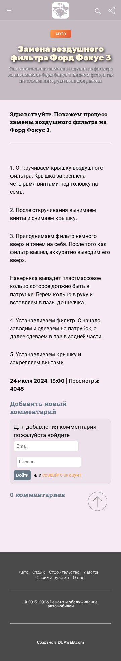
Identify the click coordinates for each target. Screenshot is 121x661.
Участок (91, 572)
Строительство (64, 572)
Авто (60, 34)
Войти (22, 475)
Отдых (38, 572)
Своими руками (53, 577)
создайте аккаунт (61, 475)
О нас (78, 577)
